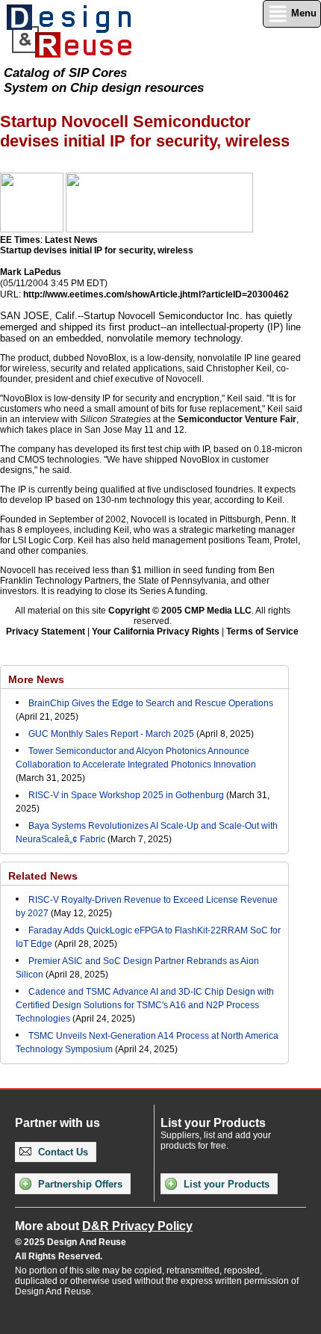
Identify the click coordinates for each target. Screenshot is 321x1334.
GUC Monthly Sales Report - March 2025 (111, 734)
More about (104, 1226)
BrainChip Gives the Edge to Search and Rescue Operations (150, 703)
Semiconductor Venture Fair (237, 419)
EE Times (20, 240)
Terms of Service (262, 631)
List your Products (225, 1184)
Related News (43, 876)
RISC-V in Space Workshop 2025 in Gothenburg (126, 795)
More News (36, 679)
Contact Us (61, 1152)
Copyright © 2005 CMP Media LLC (180, 610)
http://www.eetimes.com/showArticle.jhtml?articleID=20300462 (156, 294)
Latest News (71, 240)
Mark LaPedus (30, 272)
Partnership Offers (78, 1184)
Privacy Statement (45, 631)
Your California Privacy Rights (155, 631)
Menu (302, 13)
